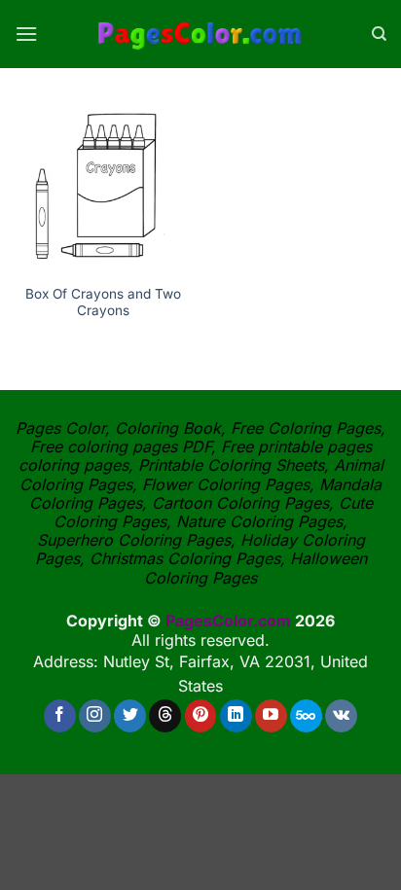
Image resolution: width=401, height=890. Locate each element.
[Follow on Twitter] (130, 715)
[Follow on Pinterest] (201, 715)
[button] (26, 33)
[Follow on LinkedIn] (236, 715)
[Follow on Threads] (165, 715)
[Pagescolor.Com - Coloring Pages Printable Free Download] (201, 34)
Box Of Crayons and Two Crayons (103, 302)
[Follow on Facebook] (60, 715)
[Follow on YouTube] (271, 715)
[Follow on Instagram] (95, 715)
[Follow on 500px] (306, 715)
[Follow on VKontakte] (341, 715)
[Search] (379, 34)
